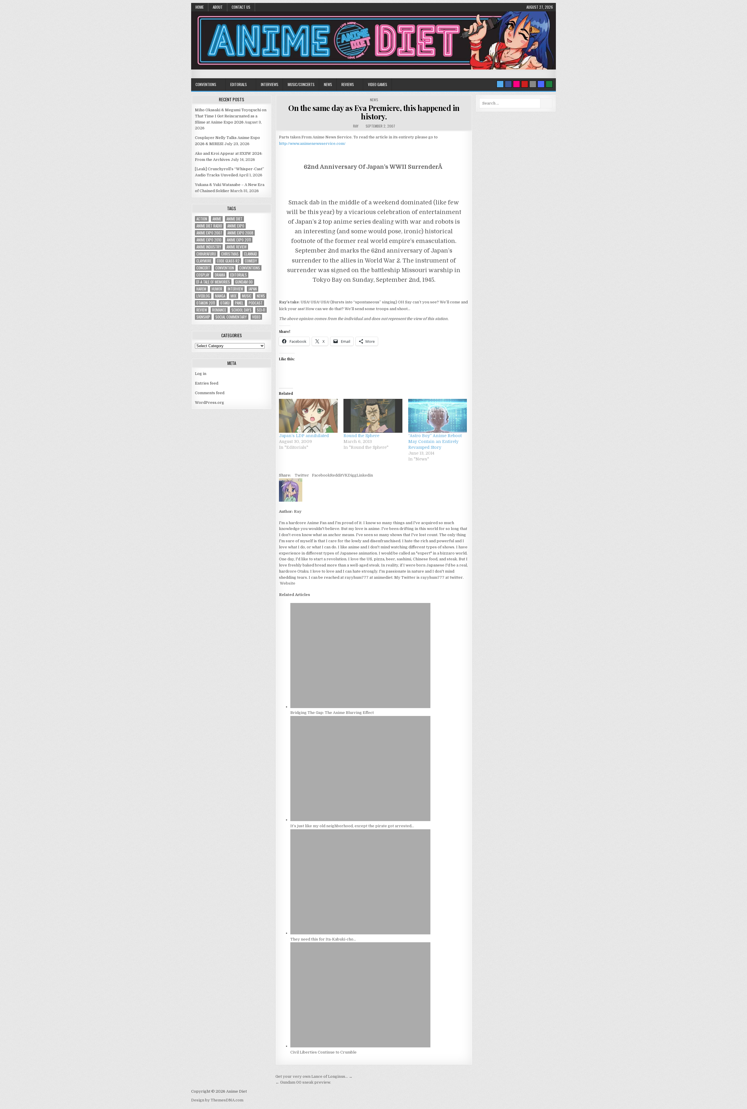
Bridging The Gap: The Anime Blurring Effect (332, 712)
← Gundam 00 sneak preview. (303, 1082)
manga (220, 296)
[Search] (532, 84)
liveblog (203, 296)
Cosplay (203, 275)
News (328, 84)
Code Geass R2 (228, 261)
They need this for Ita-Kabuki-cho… (323, 939)
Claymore (204, 261)
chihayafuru (206, 254)
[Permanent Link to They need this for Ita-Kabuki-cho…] (360, 933)
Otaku (225, 303)
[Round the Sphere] (372, 415)
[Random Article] (540, 84)
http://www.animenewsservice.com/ (312, 143)
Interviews (269, 84)
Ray (355, 126)
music (247, 296)
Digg (352, 475)
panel (239, 303)
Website (287, 583)
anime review (236, 247)
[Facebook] (508, 84)
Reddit (336, 475)
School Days (241, 310)
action (201, 219)
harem (201, 289)
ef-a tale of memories (213, 282)
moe (234, 296)
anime (216, 219)
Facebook (321, 475)
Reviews (347, 84)
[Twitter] (500, 84)
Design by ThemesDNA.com (217, 1100)
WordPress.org (209, 402)
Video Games (377, 84)
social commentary (231, 317)
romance (219, 310)
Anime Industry (208, 247)
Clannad (250, 254)
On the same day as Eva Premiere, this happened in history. (374, 112)
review (201, 310)
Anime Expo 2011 (239, 240)
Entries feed (206, 383)
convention (224, 268)
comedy (251, 261)
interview (235, 289)
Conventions (206, 84)
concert (203, 268)
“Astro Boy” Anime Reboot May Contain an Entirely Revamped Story (435, 441)
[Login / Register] (549, 84)
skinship (203, 317)
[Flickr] (516, 84)
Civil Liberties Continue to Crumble (323, 1052)
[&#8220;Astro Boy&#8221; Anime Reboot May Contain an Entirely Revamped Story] (437, 415)
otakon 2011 (205, 303)
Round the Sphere (361, 435)
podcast (256, 303)
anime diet (234, 219)
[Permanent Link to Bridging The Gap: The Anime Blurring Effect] (360, 707)
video (256, 317)
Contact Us (241, 7)
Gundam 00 (244, 282)
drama (220, 275)
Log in (200, 373)
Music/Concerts (301, 84)
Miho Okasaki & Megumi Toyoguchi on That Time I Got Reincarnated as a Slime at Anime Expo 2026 (230, 116)
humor (217, 289)
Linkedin (365, 475)
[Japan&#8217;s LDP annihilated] (308, 415)
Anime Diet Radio (209, 226)
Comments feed (209, 393)
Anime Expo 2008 (240, 233)
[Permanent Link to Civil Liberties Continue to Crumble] (360, 1046)
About (218, 7)
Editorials (238, 84)
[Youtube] (524, 84)
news (261, 296)
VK (345, 475)
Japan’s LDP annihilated (304, 435)
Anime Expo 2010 (208, 240)
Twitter (302, 475)
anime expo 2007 (209, 233)
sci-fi (261, 310)
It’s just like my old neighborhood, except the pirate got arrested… (352, 826)
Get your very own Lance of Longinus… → (313, 1076)
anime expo (235, 226)
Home (200, 7)
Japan (252, 289)
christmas (230, 254)
